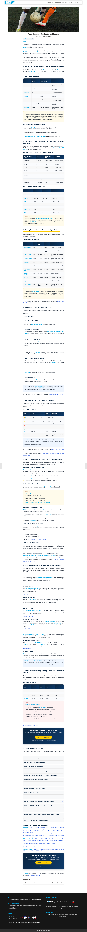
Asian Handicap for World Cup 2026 (42, 835)
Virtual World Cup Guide (43, 840)
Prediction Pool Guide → (28, 605)
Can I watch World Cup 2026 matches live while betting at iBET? (39, 810)
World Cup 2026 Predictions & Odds (40, 842)
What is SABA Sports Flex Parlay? (32, 792)
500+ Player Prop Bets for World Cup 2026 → (37, 539)
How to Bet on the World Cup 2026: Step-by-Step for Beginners (43, 833)
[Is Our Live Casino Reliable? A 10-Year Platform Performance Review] (86, 466)
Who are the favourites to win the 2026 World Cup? (36, 784)
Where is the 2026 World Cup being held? (34, 766)
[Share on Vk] (52, 883)
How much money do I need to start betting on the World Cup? (39, 801)
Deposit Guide (74, 914)
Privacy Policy (61, 914)
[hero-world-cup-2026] (43, 19)
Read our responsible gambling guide (49, 866)
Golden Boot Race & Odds (36, 845)
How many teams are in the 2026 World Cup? (34, 762)
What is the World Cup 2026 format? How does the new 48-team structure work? (41, 815)
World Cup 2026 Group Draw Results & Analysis (43, 830)
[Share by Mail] (61, 883)
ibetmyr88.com (30, 323)
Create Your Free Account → (43, 737)
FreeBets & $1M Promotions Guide (56, 840)
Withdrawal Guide (61, 916)
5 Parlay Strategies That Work (54, 842)
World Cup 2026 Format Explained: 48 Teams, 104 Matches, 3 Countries (44, 827)
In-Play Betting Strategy (43, 843)
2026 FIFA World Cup (41, 36)
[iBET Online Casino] (12, 2)
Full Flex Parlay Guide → (28, 582)
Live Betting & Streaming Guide (32, 840)
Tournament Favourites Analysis (57, 845)
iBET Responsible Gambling (34, 875)
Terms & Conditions (55, 914)
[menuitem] (50, 2)
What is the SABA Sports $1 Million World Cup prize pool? (38, 805)
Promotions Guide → (27, 648)
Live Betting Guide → (27, 628)
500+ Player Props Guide (49, 838)
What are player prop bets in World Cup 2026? (35, 788)
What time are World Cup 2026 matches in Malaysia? (36, 797)
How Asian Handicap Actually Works (41, 849)
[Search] (80, 2)
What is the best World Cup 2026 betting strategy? (36, 779)
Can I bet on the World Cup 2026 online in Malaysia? (36, 771)
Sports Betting (48, 36)
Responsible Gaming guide (59, 908)
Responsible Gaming (67, 914)
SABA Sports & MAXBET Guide (29, 850)
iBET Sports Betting (40, 850)
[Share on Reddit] (57, 883)
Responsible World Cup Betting (29, 837)
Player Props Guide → (27, 594)
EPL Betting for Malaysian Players (56, 849)
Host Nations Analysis (36, 846)
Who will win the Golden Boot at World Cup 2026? (36, 820)
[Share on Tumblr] (48, 883)
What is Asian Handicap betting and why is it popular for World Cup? (40, 775)
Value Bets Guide (51, 843)
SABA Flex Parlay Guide (39, 838)
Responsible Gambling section (56, 557)
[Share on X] (30, 883)
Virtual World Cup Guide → (28, 616)
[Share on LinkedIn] (43, 883)
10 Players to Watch (46, 845)
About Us (49, 914)
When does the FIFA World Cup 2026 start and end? (36, 757)
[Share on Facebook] (25, 883)
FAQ (65, 916)
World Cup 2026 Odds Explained (57, 835)
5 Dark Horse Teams (27, 846)
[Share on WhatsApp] (34, 883)
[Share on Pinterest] (39, 883)
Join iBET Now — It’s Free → (43, 862)
